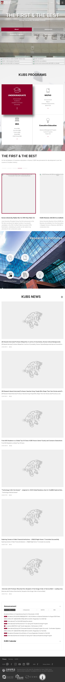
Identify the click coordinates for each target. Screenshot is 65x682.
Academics (17, 100)
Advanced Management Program (48, 130)
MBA (54, 610)
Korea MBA (17, 128)
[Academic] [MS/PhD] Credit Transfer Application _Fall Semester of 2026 (23, 626)
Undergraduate (26, 610)
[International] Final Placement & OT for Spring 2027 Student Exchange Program (26, 623)
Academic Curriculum (17, 102)
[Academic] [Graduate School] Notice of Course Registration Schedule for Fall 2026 (27, 633)
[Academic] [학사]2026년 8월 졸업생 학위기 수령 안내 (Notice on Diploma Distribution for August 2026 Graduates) (33, 616)
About (17, 29)
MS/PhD (43, 610)
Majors (48, 101)
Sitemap (10, 659)
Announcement (17, 99)
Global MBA (17, 134)
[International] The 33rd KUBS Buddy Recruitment (18, 621)
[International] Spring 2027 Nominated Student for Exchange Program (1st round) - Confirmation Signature (33, 628)
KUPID (16, 659)
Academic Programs (16, 34)
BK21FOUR (48, 105)
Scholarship (17, 104)
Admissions (48, 29)
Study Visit (48, 133)
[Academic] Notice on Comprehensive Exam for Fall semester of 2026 (21, 614)
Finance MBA (17, 132)
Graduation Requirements (48, 103)
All (9, 609)
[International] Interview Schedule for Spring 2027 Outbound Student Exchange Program (28, 635)
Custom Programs (47, 132)
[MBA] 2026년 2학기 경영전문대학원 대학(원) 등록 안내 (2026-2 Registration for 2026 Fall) (25, 619)
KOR (52, 2)
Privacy (4, 659)
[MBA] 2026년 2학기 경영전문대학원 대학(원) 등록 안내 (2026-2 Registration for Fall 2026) (25, 630)
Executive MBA (17, 130)
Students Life (48, 34)
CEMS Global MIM (17, 136)
